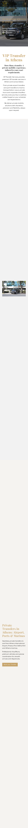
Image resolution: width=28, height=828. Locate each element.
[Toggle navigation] (25, 3)
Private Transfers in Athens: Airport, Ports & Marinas (13, 630)
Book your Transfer (10, 664)
